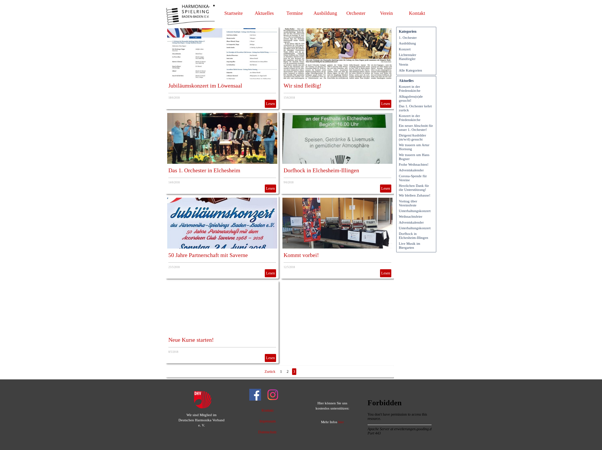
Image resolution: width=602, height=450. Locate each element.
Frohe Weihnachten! (413, 164)
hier (341, 422)
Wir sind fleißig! (302, 86)
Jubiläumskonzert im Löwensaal (205, 86)
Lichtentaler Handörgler (407, 57)
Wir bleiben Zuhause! (414, 195)
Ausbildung (325, 13)
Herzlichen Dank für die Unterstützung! (414, 188)
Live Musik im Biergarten (409, 245)
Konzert (405, 49)
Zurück (270, 372)
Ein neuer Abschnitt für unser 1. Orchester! (416, 128)
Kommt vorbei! (301, 255)
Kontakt (417, 13)
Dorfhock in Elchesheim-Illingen (321, 170)
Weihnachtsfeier (410, 216)
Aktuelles (264, 13)
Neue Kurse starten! (191, 340)
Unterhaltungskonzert (415, 211)
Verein (403, 64)
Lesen (270, 104)
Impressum (267, 421)
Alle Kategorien (410, 70)
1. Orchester (408, 38)
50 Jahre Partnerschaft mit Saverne (208, 255)
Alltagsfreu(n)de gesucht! (411, 98)
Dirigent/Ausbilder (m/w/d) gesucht (412, 137)
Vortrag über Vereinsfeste (408, 203)
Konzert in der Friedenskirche (409, 88)
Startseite (233, 13)
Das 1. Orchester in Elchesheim (204, 170)
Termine (294, 13)
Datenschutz (267, 432)
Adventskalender (411, 170)
